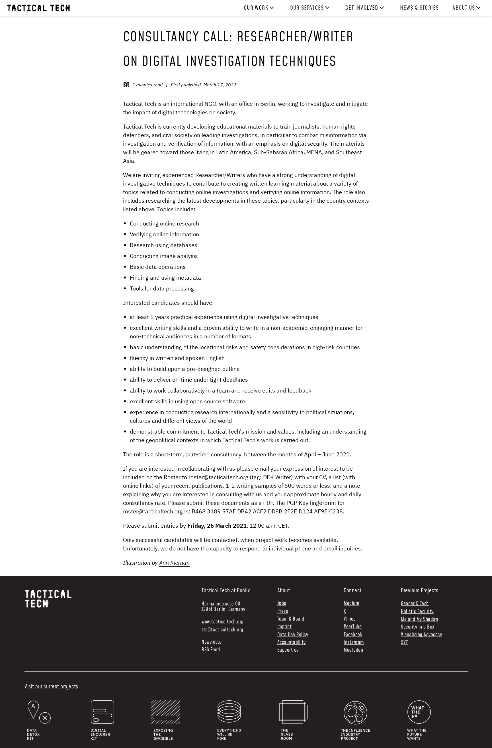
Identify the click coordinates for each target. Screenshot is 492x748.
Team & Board (290, 619)
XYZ (404, 642)
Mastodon (353, 650)
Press (282, 611)
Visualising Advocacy (421, 634)
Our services (307, 8)
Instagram (354, 642)
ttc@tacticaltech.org (222, 630)
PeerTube (353, 627)
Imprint (284, 627)
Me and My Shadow (419, 619)
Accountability (291, 642)
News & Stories (419, 8)
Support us (288, 650)
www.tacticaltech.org (222, 622)
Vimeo (350, 619)
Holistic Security (417, 611)
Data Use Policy (292, 635)
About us (463, 8)
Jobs (281, 603)
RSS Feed (211, 650)
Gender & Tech (415, 603)
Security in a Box (417, 627)
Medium (351, 603)
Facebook (353, 635)
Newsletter (212, 642)
